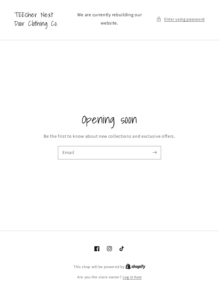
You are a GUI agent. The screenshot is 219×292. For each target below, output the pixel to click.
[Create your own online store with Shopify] (135, 266)
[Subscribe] (154, 152)
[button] (180, 19)
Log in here (132, 277)
